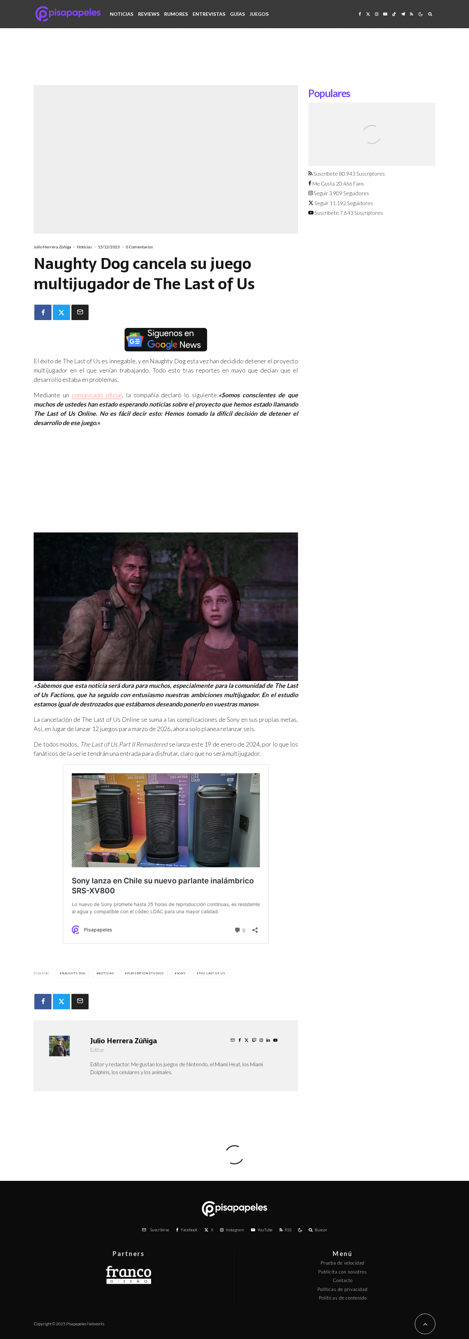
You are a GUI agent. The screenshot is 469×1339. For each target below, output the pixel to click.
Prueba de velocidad (343, 1263)
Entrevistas (209, 14)
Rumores (176, 14)
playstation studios (145, 973)
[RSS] (411, 14)
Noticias (121, 14)
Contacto (343, 1280)
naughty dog (73, 973)
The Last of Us (212, 973)
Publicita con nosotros (342, 1272)
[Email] (80, 312)
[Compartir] (43, 312)
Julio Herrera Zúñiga (52, 246)
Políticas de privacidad (343, 1289)
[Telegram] (403, 14)
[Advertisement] (234, 61)
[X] (368, 14)
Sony (181, 973)
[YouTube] (385, 14)
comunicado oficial (97, 395)
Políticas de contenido (343, 1298)
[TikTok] (394, 14)
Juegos (259, 14)
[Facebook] (360, 14)
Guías (237, 14)
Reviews (148, 14)
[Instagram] (377, 14)
